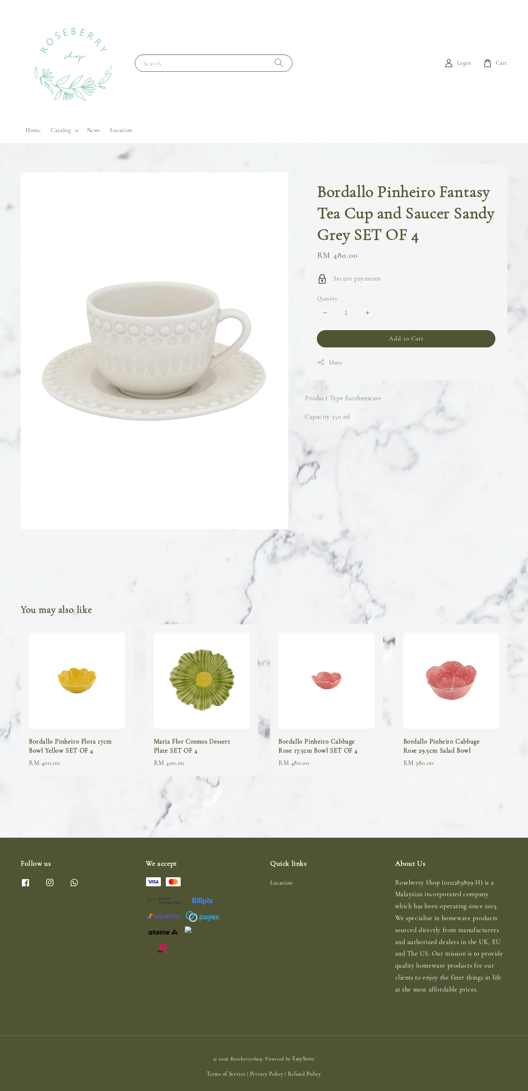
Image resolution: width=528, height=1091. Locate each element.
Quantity (327, 298)
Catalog (61, 130)
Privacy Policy (267, 1074)
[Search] (279, 63)
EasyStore (303, 1059)
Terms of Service (226, 1074)
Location (121, 130)
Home (33, 130)
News (93, 130)
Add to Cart (406, 338)
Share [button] (336, 362)
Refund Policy (304, 1074)
